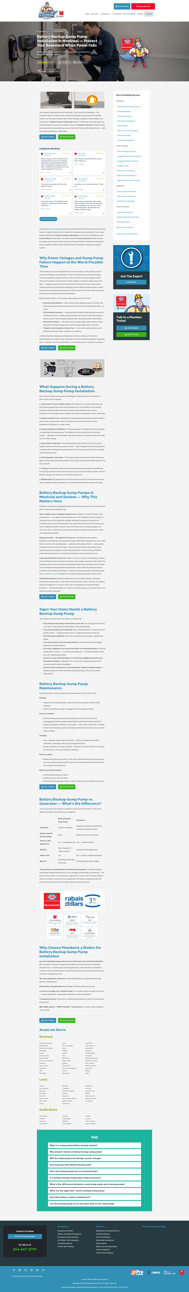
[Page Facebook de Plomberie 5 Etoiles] (14, 1270)
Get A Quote (123, 6)
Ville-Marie (42, 1073)
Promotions (117, 14)
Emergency (105, 14)
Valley (87, 1073)
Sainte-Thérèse (67, 1101)
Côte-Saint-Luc (90, 1045)
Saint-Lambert (66, 1123)
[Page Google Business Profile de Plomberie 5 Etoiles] (20, 1270)
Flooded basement (65, 1243)
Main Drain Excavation (124, 227)
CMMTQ (72, 920)
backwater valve (50, 574)
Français (148, 14)
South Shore (48, 1109)
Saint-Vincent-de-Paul (69, 1098)
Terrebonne (89, 1101)
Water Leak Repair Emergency (69, 1234)
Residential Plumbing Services (129, 107)
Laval (43, 1079)
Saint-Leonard (43, 1065)
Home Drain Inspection (125, 201)
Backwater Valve (123, 222)
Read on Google (45, 172)
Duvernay (88, 1088)
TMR (40, 1070)
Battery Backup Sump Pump (128, 217)
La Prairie (88, 1118)
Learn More (131, 282)
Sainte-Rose (43, 1101)
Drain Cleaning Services (126, 151)
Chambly (42, 1118)
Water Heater (122, 126)
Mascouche (65, 1103)
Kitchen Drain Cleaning (126, 171)
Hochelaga (42, 1050)
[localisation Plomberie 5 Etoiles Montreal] (164, 1244)
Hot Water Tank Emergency (68, 1240)
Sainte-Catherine (90, 1123)
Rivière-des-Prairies (91, 1060)
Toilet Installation (124, 135)
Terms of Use (29, 1276)
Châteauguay (66, 1118)
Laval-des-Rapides (68, 1091)
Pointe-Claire (66, 1060)
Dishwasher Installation (126, 121)
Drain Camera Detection (126, 196)
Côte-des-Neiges (67, 1045)
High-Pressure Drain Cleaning (128, 180)
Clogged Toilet (123, 166)
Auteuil (41, 1086)
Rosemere (65, 1096)
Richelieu (65, 1121)
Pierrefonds (66, 1058)
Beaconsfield (43, 1045)
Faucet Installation (124, 116)
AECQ (72, 933)
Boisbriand (88, 1086)
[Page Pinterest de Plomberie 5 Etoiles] (37, 1270)
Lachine (41, 1053)
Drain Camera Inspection (126, 191)
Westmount (66, 1073)
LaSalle (64, 1053)
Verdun (64, 1070)
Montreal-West (44, 1055)
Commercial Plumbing (125, 140)
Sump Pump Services (125, 212)
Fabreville (42, 1091)
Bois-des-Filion (44, 1088)
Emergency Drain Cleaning (68, 1237)
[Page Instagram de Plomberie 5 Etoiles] (25, 1270)
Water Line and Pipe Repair (127, 131)
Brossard (65, 1116)
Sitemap (39, 1276)
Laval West (42, 1093)
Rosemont (42, 1063)
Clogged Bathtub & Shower (127, 161)
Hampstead (89, 1048)
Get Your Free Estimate (25, 1236)
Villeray (87, 1070)
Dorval (64, 1048)
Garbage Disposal (124, 111)
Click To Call (68, 137)
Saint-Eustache (90, 1096)
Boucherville (43, 1116)
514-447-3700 (144, 6)
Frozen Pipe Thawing (66, 1246)
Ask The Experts (129, 14)
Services (94, 14)
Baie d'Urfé (88, 1043)
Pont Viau (42, 1096)
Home (87, 14)
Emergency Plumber (65, 1231)
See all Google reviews (48, 219)
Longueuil (42, 1121)
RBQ (89, 920)
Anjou (64, 1043)
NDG (63, 1055)
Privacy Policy (18, 1276)
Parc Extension (44, 1058)
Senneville (42, 1068)
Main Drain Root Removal (127, 175)
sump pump (54, 229)
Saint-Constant (90, 1121)
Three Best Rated (89, 933)
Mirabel (87, 1093)
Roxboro (64, 1063)
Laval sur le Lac (90, 1091)
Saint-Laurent (89, 1063)
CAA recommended (55, 920)
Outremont (88, 1055)
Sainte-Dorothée (90, 1098)
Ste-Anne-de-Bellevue (69, 1068)
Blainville (65, 1086)
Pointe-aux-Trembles (46, 1060)
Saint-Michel (66, 1065)
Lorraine (64, 1093)
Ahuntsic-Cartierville (45, 1043)
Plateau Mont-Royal (91, 1058)
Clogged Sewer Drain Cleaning (129, 156)
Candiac (87, 1116)
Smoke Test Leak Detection (127, 234)
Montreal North (90, 1053)
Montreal (46, 1036)
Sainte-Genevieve (91, 1065)
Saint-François (44, 1098)
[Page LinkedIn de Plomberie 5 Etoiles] (31, 1270)
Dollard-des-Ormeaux (46, 1048)
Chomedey (65, 1088)
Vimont (41, 1103)
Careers (140, 14)
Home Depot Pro (55, 933)
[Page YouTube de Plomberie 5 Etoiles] (43, 1270)
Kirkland (64, 1050)
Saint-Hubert (43, 1123)
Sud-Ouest (88, 1068)
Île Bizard (88, 1050)
